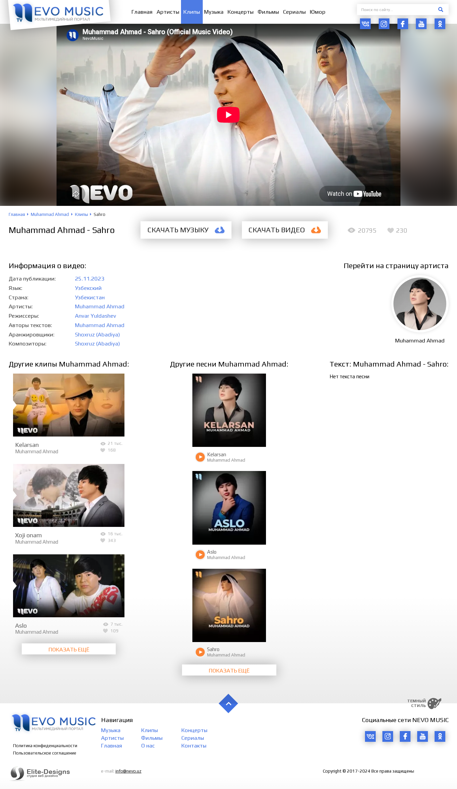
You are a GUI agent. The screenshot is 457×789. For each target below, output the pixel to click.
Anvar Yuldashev (95, 315)
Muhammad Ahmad (99, 306)
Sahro (213, 649)
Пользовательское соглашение (44, 753)
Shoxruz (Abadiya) (97, 334)
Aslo (21, 625)
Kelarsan (27, 444)
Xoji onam (28, 535)
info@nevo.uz (128, 771)
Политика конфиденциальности (45, 745)
